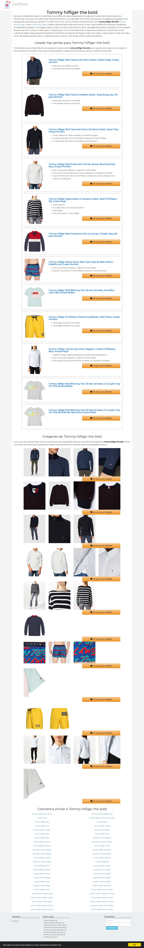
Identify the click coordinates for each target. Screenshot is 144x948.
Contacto (15, 921)
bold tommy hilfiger (39, 24)
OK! (134, 944)
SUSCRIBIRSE (111, 928)
